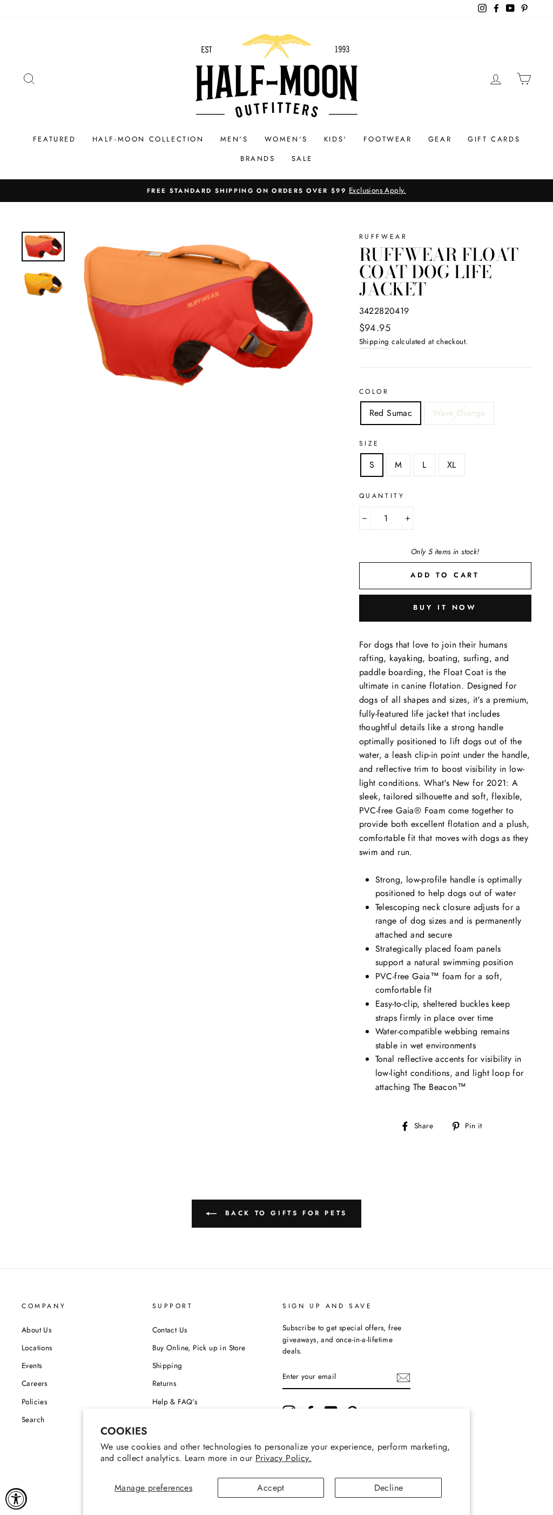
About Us (36, 1329)
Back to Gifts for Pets (284, 1213)
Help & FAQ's (175, 1401)
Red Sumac (391, 413)
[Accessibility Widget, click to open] (16, 1499)
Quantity (382, 496)
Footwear (387, 139)
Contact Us (169, 1329)
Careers (35, 1383)
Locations (37, 1347)
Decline (388, 1488)
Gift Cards (494, 139)
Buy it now (445, 607)
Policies (34, 1401)
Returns (164, 1383)
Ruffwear (383, 236)
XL (451, 465)
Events (32, 1365)
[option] (276, 191)
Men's (234, 139)
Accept (270, 1488)
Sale (302, 158)
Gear (439, 139)
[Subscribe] (403, 1377)
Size (369, 443)
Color (374, 391)
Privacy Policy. (283, 1458)
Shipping (374, 341)
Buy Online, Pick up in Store (199, 1347)
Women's (286, 139)
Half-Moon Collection (148, 139)
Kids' (335, 139)
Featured (54, 139)
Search (33, 1419)
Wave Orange (459, 413)
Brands (257, 158)
